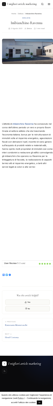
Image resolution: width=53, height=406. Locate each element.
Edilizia (20, 14)
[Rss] (4, 371)
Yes (28, 302)
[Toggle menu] (49, 4)
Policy (21, 398)
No (29, 309)
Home (13, 14)
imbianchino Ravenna (22, 124)
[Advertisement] (26, 93)
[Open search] (42, 4)
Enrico (29, 28)
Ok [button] (39, 402)
